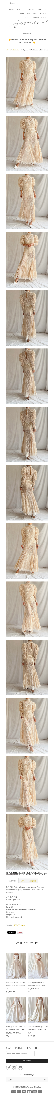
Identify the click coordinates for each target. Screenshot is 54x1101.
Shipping (32, 881)
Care (23, 881)
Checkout (41, 9)
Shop (35, 13)
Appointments (39, 18)
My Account (15, 9)
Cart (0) (30, 9)
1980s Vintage (19, 925)
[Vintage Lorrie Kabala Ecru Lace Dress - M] (27, 85)
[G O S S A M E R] (27, 23)
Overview (12, 881)
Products (15, 50)
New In (43, 13)
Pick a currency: (27, 1075)
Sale (22, 13)
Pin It (20, 932)
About (27, 18)
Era (28, 13)
